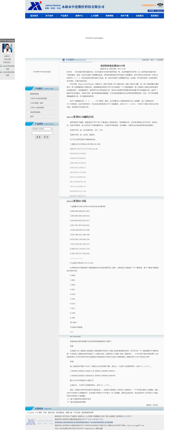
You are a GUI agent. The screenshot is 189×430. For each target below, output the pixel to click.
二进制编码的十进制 (80, 87)
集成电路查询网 (87, 413)
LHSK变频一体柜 (36, 103)
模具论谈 (51, 413)
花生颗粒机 (60, 413)
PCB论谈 (77, 413)
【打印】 (155, 405)
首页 (152, 60)
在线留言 (140, 16)
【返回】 (148, 405)
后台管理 (127, 416)
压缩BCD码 (79, 390)
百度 (45, 413)
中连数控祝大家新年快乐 (82, 399)
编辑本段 (70, 117)
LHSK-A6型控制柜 (37, 108)
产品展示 (64, 16)
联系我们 (155, 16)
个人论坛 (30, 413)
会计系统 (100, 90)
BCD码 (107, 84)
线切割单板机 (35, 112)
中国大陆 (85, 72)
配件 (32, 116)
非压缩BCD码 (90, 390)
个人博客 (38, 413)
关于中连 (66, 416)
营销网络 (109, 16)
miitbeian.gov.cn (90, 428)
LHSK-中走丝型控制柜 (38, 98)
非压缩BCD (104, 366)
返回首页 (34, 16)
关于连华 (49, 16)
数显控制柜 (34, 94)
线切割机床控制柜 (79, 402)
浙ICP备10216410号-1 (77, 428)
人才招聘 (94, 16)
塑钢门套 (69, 413)
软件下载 (125, 16)
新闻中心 (79, 16)
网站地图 (99, 428)
